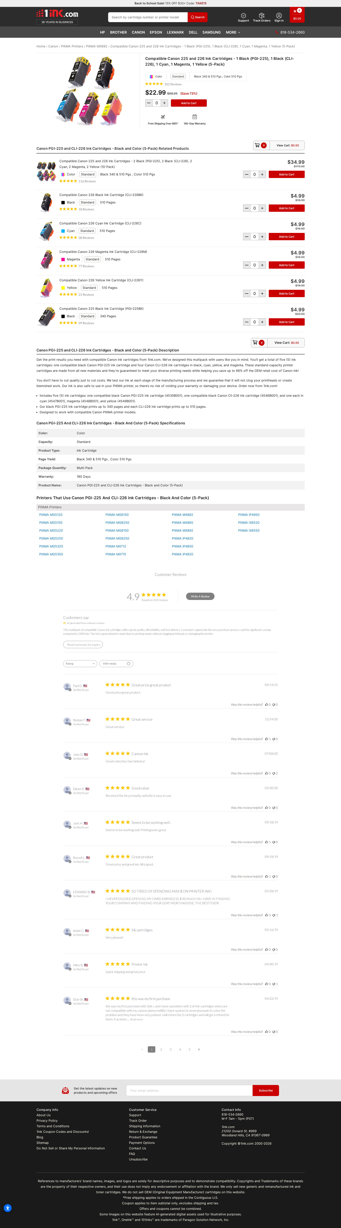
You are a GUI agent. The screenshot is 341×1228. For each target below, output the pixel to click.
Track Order (138, 1121)
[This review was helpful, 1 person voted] (266, 739)
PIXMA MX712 (116, 546)
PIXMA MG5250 (51, 538)
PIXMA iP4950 (248, 515)
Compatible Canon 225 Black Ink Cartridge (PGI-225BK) (101, 309)
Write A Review (200, 596)
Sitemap (43, 1143)
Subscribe (266, 1090)
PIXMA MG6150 (117, 515)
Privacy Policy (47, 1121)
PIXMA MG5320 (51, 546)
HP (102, 32)
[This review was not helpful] (273, 773)
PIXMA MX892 (182, 530)
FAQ (132, 1154)
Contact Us (137, 1148)
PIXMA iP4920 (182, 554)
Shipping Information (144, 1126)
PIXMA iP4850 (182, 546)
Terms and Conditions (53, 1126)
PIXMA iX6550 (248, 530)
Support (243, 20)
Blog (40, 1137)
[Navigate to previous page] (142, 1049)
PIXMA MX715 (116, 554)
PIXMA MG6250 (117, 523)
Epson (156, 32)
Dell (193, 32)
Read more (136, 1019)
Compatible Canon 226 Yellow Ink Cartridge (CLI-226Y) (101, 280)
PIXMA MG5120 (50, 515)
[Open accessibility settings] (8, 1208)
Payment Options (142, 1143)
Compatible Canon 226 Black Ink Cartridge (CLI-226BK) (101, 195)
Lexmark (175, 32)
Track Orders (262, 20)
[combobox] (80, 663)
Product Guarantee (143, 1137)
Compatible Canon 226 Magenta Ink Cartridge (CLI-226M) (103, 252)
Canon (138, 32)
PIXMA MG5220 (51, 530)
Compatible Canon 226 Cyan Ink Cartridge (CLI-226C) (100, 223)
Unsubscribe (138, 1159)
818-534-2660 (232, 1114)
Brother (118, 32)
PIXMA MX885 (182, 523)
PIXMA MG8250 (117, 538)
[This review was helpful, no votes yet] (266, 704)
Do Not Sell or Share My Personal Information (71, 1148)
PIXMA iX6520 (248, 523)
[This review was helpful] (266, 915)
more (231, 32)
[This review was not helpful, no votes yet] (273, 704)
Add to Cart (286, 174)
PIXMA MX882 (182, 515)
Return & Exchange (143, 1132)
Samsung (211, 32)
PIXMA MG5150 (50, 523)
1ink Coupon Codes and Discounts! (63, 1132)
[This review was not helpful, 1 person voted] (273, 915)
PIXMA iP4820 (182, 538)
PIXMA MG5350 (51, 554)
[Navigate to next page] (199, 1049)
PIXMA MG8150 (117, 530)
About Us (44, 1115)
